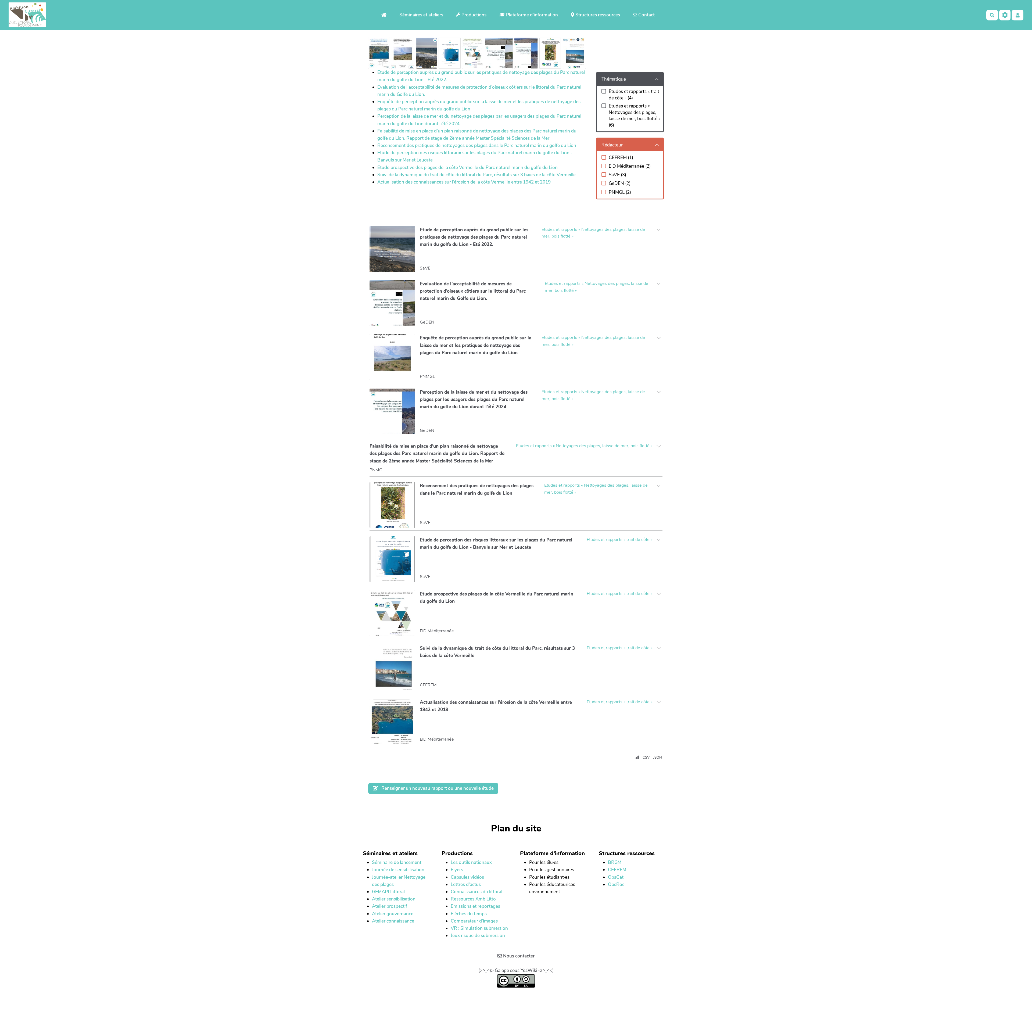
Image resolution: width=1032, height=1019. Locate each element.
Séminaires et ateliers (421, 15)
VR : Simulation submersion (479, 928)
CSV (646, 757)
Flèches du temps (469, 914)
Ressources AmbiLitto (473, 899)
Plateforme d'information (531, 15)
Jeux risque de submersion (478, 935)
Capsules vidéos (467, 877)
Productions (473, 15)
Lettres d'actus (466, 884)
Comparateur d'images (474, 921)
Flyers (457, 870)
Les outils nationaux (471, 862)
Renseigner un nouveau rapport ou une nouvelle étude (437, 788)
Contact (646, 15)
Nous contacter (518, 956)
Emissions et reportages (475, 906)
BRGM (614, 862)
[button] (1017, 15)
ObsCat (616, 877)
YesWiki (529, 970)
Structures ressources (597, 15)
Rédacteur (612, 145)
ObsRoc (616, 884)
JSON (657, 757)
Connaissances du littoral (476, 892)
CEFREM (617, 870)
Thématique (613, 79)
